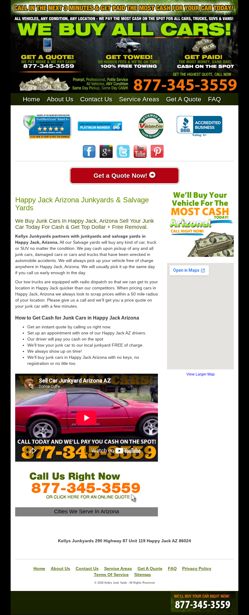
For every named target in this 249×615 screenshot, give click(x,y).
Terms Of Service (111, 574)
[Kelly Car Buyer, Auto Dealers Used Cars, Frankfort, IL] (199, 126)
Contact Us (96, 99)
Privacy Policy (196, 568)
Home (31, 99)
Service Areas (139, 99)
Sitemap (142, 574)
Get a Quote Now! (121, 175)
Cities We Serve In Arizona (86, 511)
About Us (60, 99)
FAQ (214, 99)
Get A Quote (183, 99)
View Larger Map (200, 374)
